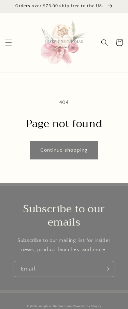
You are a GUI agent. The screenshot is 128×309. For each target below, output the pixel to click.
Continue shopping (64, 150)
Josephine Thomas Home (56, 306)
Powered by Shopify (87, 306)
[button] (8, 42)
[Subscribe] (106, 269)
